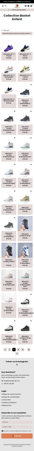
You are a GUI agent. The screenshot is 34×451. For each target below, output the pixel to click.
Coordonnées (6, 400)
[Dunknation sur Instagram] (17, 365)
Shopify (28, 444)
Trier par (5, 30)
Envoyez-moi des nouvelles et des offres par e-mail (17, 431)
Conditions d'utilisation (9, 403)
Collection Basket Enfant (19, 10)
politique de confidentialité (10, 397)
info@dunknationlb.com (11, 381)
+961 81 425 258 (8, 384)
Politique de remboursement (11, 394)
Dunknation (16, 444)
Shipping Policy (6, 405)
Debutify (20, 446)
